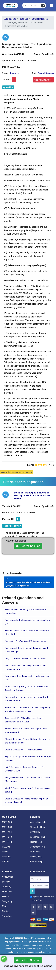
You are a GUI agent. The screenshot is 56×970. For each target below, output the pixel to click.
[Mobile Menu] (51, 6)
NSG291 (6, 846)
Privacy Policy (38, 949)
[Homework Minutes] (10, 5)
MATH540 (7, 827)
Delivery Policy (14, 952)
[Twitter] (45, 907)
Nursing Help (36, 856)
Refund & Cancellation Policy (32, 952)
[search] (43, 6)
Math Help (35, 851)
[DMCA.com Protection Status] (38, 925)
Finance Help (36, 842)
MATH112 (7, 842)
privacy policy (47, 897)
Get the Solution (29, 546)
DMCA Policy (27, 949)
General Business (46, 73)
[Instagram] (39, 907)
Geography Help (37, 846)
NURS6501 (7, 856)
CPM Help (35, 832)
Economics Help (38, 837)
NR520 (5, 861)
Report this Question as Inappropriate (16, 472)
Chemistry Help (37, 827)
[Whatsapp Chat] (4, 959)
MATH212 (7, 837)
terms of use (37, 900)
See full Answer (42, 80)
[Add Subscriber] (32, 891)
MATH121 (7, 832)
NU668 (5, 851)
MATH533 (7, 822)
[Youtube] (51, 907)
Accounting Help (38, 822)
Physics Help (36, 861)
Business (14, 73)
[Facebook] (33, 907)
